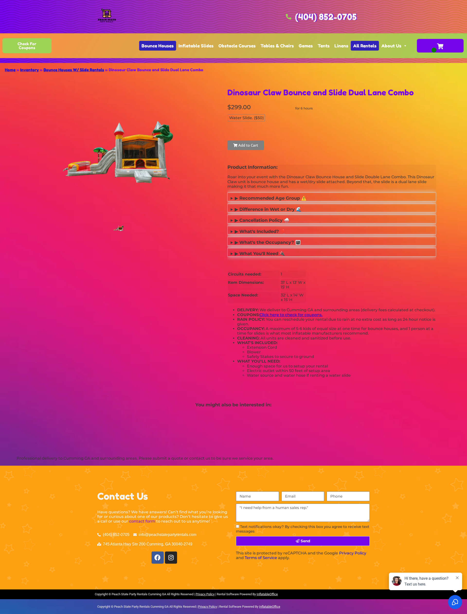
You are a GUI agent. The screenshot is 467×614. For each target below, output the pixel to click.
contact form (142, 521)
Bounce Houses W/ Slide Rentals (74, 69)
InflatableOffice (267, 594)
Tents (324, 45)
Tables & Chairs (277, 45)
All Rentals (365, 45)
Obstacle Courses (237, 45)
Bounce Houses (158, 45)
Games (306, 45)
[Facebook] (158, 558)
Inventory (29, 69)
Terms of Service (261, 557)
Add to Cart (247, 145)
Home (10, 69)
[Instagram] (171, 558)
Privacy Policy (352, 553)
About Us (391, 45)
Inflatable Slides (196, 45)
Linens (341, 45)
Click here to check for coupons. (291, 314)
